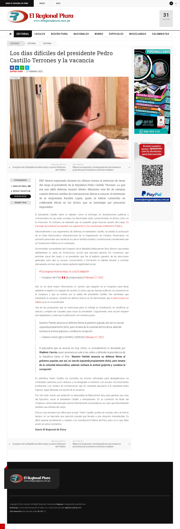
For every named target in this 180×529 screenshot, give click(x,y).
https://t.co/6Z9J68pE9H (75, 271)
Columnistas (160, 33)
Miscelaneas (137, 33)
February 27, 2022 (94, 277)
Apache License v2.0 (73, 508)
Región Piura (59, 33)
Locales (40, 33)
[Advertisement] (124, 17)
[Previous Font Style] (11, 191)
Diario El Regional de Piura (17, 3)
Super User (16, 71)
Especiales (116, 33)
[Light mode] (171, 3)
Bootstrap (13, 508)
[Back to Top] (2, 526)
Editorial (23, 33)
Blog (58, 3)
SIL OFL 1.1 (42, 511)
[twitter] (27, 68)
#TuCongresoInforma (50, 271)
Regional (59, 504)
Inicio (10, 34)
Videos (42, 3)
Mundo (99, 33)
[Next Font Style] (29, 191)
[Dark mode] (176, 3)
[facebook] (12, 68)
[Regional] (40, 16)
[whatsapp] (22, 68)
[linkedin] (17, 68)
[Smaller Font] (11, 186)
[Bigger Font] (29, 186)
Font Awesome (16, 511)
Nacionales (81, 33)
